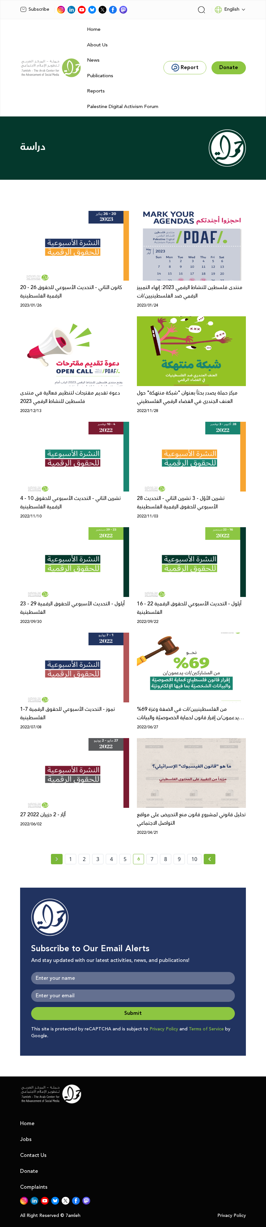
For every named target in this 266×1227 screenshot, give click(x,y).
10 (194, 859)
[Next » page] (209, 859)
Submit (133, 1013)
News (93, 60)
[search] (201, 10)
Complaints (33, 1187)
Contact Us (33, 1155)
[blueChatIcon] (92, 10)
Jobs (25, 1139)
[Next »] (209, 859)
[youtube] (82, 10)
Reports (96, 91)
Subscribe (39, 9)
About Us (97, 45)
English (231, 9)
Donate (29, 1171)
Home (94, 29)
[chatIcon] (123, 10)
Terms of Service (206, 1029)
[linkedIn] (71, 10)
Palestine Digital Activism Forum (122, 106)
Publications (100, 75)
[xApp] (102, 10)
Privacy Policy (164, 1029)
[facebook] (113, 10)
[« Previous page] (57, 859)
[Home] (51, 68)
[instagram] (61, 10)
